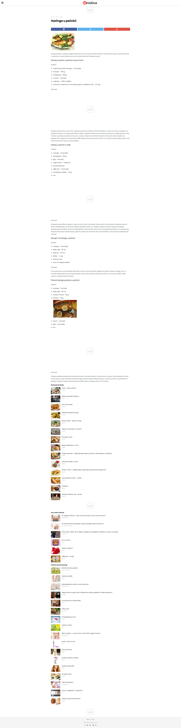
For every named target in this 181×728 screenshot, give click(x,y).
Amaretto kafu (66, 674)
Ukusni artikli (59, 17)
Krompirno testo (67, 437)
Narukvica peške (67, 576)
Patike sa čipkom (67, 548)
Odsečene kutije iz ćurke (70, 462)
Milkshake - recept (68, 556)
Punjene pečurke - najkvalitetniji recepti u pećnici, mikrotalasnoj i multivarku (87, 453)
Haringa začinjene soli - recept (72, 494)
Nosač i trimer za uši (68, 641)
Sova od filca (66, 540)
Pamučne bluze (67, 650)
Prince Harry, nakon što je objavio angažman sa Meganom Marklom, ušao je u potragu (90, 532)
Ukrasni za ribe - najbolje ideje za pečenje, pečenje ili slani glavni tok (84, 470)
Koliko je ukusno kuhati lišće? (71, 699)
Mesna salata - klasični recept (72, 421)
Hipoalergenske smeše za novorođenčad (75, 584)
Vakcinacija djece (67, 682)
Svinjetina (65, 486)
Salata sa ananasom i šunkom (72, 429)
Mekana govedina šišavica (70, 396)
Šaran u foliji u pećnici (69, 388)
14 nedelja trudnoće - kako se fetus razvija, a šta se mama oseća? (83, 516)
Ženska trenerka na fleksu (70, 658)
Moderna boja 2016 (68, 666)
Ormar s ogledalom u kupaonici (72, 690)
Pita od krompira (67, 404)
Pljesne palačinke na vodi (70, 445)
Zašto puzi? (65, 609)
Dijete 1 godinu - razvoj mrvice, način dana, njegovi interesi (81, 633)
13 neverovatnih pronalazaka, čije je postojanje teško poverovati (83, 524)
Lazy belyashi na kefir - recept (72, 478)
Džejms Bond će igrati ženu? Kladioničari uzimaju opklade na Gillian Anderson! (87, 592)
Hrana (52, 17)
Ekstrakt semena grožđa (69, 568)
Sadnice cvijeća (67, 625)
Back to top (90, 719)
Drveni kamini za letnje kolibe (71, 601)
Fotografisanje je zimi (69, 617)
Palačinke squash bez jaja (70, 413)
